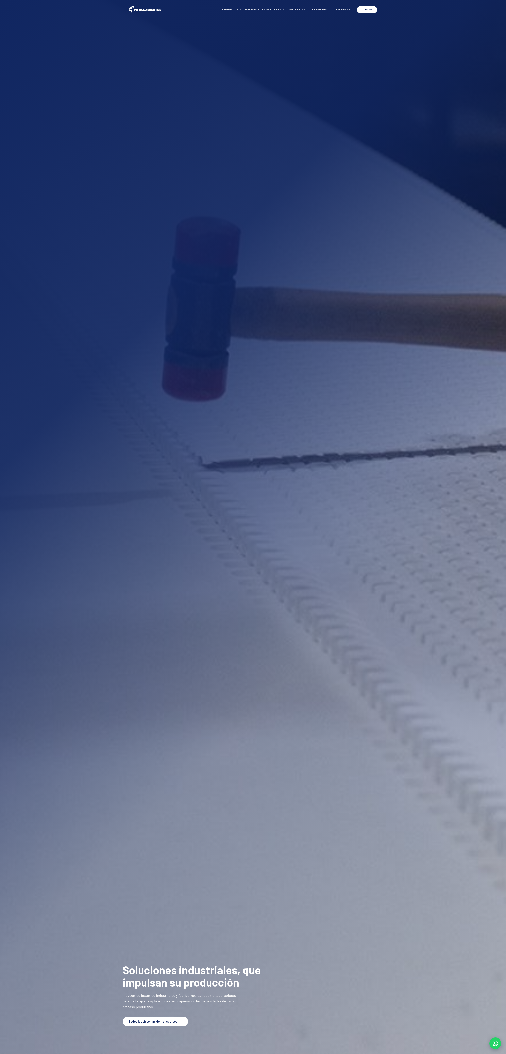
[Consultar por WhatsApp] (495, 1043)
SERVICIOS (319, 9)
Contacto (367, 9)
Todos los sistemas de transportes (155, 1021)
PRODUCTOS (230, 9)
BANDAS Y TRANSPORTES (263, 9)
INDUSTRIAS (296, 9)
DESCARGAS (342, 9)
